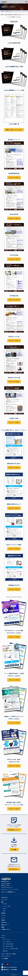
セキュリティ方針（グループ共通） (8, 953)
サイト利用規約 (4, 958)
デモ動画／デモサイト (6, 929)
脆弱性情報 (5, 950)
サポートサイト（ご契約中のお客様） (11, 948)
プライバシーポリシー (6, 956)
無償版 (2, 927)
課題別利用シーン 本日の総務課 (10, 969)
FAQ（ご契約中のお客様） (8, 946)
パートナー (3, 915)
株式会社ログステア (4, 2)
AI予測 (4, 908)
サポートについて (6, 939)
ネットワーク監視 (6, 906)
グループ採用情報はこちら (9, 892)
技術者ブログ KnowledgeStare (10, 967)
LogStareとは (4, 897)
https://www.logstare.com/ (7, 887)
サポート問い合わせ (7, 941)
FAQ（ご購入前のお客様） (8, 944)
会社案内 (3, 920)
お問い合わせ (4, 922)
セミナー (3, 917)
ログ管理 (5, 903)
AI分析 (4, 910)
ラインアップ (4, 899)
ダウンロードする (14, 177)
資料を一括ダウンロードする (14, 130)
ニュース (3, 935)
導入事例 (3, 913)
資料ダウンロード (5, 924)
